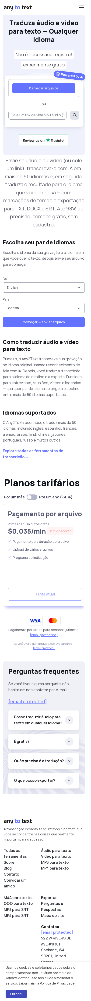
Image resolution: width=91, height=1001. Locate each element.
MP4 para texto (55, 868)
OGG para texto (18, 903)
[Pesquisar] (74, 115)
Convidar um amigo (15, 883)
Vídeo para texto (56, 856)
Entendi (16, 994)
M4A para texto (18, 897)
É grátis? (22, 741)
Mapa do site (52, 915)
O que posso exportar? (34, 780)
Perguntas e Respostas (52, 906)
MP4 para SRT (16, 915)
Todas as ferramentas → (17, 853)
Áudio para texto (56, 850)
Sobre (9, 862)
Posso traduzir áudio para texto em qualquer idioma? (38, 720)
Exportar (49, 897)
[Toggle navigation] (81, 7)
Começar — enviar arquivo (44, 322)
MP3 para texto (55, 862)
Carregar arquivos (44, 88)
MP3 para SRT (16, 909)
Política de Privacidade (57, 983)
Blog (8, 868)
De (5, 278)
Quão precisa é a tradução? (39, 760)
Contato (11, 874)
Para (6, 299)
